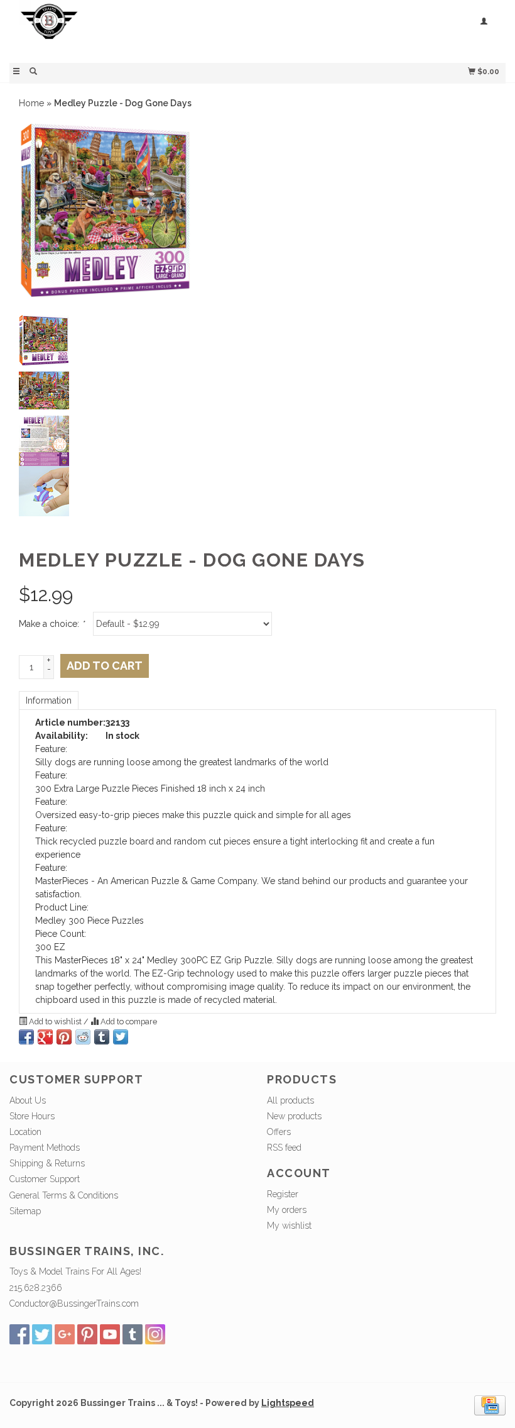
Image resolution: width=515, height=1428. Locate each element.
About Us (27, 1100)
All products (290, 1100)
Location (25, 1132)
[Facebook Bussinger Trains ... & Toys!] (19, 1334)
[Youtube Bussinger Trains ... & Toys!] (110, 1334)
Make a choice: (51, 624)
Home (31, 103)
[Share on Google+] (45, 1036)
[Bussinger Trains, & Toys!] (133, 30)
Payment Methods (44, 1148)
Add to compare (128, 1021)
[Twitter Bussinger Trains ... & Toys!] (42, 1334)
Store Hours (32, 1116)
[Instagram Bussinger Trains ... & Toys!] (155, 1334)
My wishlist (289, 1225)
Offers (279, 1132)
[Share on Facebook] (26, 1036)
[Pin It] (64, 1036)
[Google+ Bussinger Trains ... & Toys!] (65, 1334)
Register (282, 1194)
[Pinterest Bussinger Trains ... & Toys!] (87, 1334)
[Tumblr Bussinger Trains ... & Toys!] (132, 1334)
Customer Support (44, 1179)
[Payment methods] (490, 1405)
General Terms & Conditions (63, 1195)
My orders (286, 1210)
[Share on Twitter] (120, 1036)
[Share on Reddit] (82, 1036)
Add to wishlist (55, 1021)
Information (49, 700)
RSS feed (284, 1148)
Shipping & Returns (47, 1163)
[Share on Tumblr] (101, 1036)
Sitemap (25, 1211)
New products (294, 1116)
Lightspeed (287, 1403)
